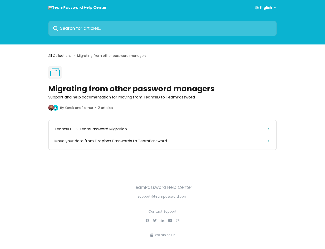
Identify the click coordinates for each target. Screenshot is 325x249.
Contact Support (162, 211)
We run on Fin (165, 235)
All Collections (59, 55)
